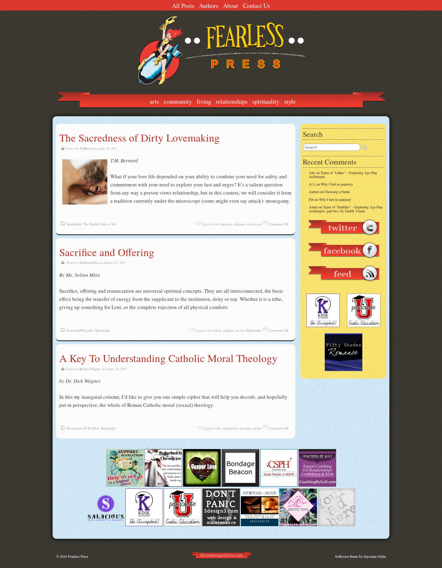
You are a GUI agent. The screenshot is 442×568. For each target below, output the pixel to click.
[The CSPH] (279, 485)
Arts (154, 101)
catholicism (230, 428)
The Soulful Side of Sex (100, 224)
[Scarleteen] (125, 485)
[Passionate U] (182, 524)
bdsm (217, 330)
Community (178, 101)
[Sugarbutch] (163, 485)
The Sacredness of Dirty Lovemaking (139, 137)
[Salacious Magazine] (105, 524)
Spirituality (265, 101)
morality (245, 428)
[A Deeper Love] (202, 485)
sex (259, 224)
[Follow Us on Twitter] (343, 238)
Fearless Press (78, 556)
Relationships (231, 101)
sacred (250, 224)
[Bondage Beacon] (240, 485)
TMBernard (87, 148)
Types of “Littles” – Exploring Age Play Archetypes (343, 174)
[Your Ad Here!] (336, 524)
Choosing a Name (337, 191)
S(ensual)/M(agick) (79, 330)
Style (290, 101)
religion (239, 224)
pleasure (226, 224)
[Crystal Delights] (298, 524)
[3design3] (221, 524)
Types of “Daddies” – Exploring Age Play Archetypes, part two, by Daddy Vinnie (346, 208)
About (230, 6)
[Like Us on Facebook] (343, 261)
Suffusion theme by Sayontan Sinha (360, 556)
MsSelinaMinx (89, 263)
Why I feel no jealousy (337, 184)
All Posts (183, 6)
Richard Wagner (90, 369)
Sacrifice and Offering (106, 252)
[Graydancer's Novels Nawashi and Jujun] (259, 524)
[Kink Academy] (144, 524)
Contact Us (256, 6)
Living (204, 101)
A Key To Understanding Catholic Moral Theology (168, 358)
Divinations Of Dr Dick (82, 428)
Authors (208, 6)
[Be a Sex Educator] (317, 485)
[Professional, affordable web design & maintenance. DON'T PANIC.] (221, 561)
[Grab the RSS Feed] (343, 284)
